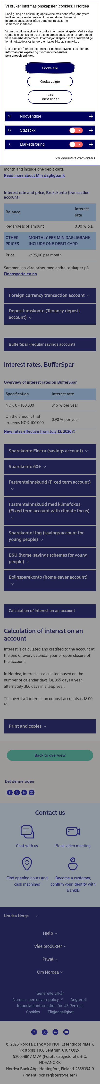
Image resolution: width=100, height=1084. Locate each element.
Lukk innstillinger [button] (50, 97)
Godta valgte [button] (50, 81)
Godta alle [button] (50, 68)
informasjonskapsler (19, 52)
